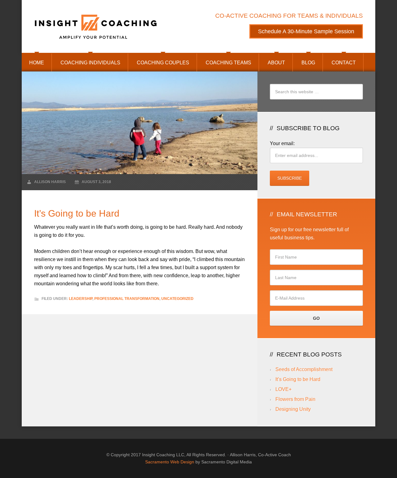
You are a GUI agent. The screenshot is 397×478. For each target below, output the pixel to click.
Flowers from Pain (295, 399)
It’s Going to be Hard (297, 379)
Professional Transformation (126, 298)
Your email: (282, 143)
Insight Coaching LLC (96, 26)
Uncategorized (177, 298)
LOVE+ (283, 389)
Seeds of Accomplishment (303, 369)
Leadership (80, 298)
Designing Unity (293, 409)
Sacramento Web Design (169, 461)
